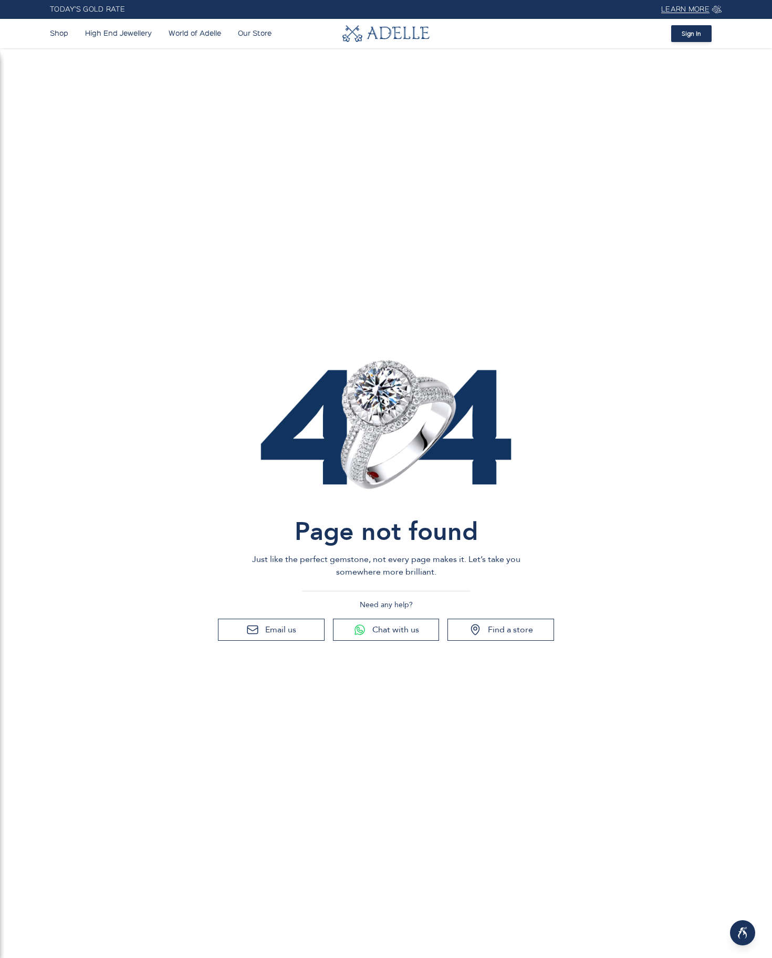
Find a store (510, 630)
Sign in (691, 33)
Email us (280, 630)
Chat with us (395, 630)
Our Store (255, 33)
